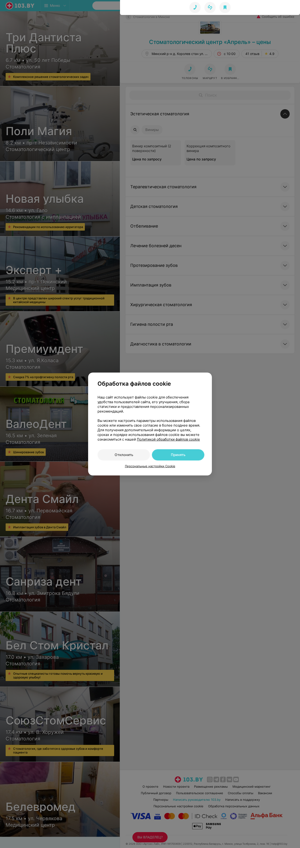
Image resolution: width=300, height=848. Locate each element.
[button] (210, 7)
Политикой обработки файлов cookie (168, 439)
